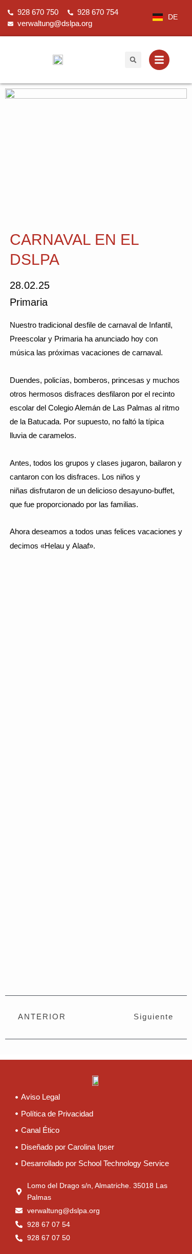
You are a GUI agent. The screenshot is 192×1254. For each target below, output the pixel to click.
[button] (133, 60)
